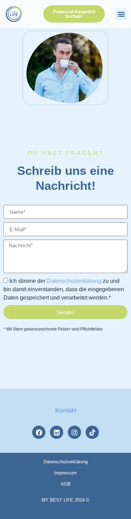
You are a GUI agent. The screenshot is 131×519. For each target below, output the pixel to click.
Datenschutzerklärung (74, 281)
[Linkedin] (56, 432)
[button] (121, 14)
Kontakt (65, 410)
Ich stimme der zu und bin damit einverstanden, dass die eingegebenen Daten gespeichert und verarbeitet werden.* (63, 289)
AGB (66, 484)
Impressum (65, 472)
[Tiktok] (92, 432)
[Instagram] (74, 432)
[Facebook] (38, 432)
